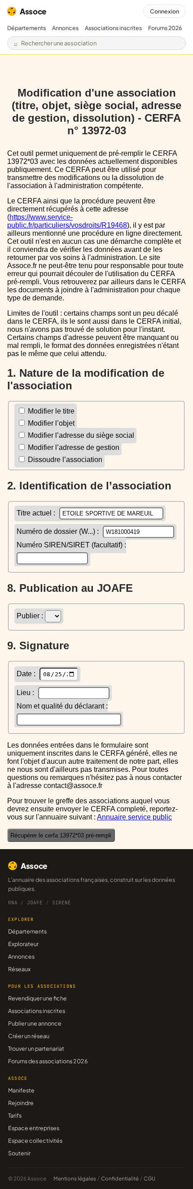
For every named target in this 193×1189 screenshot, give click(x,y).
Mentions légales (74, 1178)
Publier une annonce (34, 1023)
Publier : (31, 616)
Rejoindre (21, 1102)
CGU (149, 1178)
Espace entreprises (33, 1128)
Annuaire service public (134, 817)
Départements (26, 27)
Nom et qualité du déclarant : (62, 706)
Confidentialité (120, 1178)
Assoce (33, 11)
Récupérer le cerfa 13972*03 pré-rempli (60, 835)
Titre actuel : (37, 513)
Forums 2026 (165, 27)
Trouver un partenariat (36, 1048)
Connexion (164, 11)
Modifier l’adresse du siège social (80, 435)
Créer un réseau (28, 1035)
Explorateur (23, 943)
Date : (27, 674)
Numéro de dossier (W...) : (59, 531)
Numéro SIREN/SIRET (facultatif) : (71, 545)
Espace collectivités (35, 1140)
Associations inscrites (113, 27)
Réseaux (19, 969)
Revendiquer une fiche (37, 998)
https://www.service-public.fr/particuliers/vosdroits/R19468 (67, 221)
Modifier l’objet (50, 423)
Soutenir (19, 1153)
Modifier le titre (50, 411)
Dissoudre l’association (64, 459)
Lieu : (26, 692)
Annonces (65, 27)
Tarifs (15, 1115)
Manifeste (21, 1090)
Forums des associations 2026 (48, 1061)
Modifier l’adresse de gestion (72, 447)
